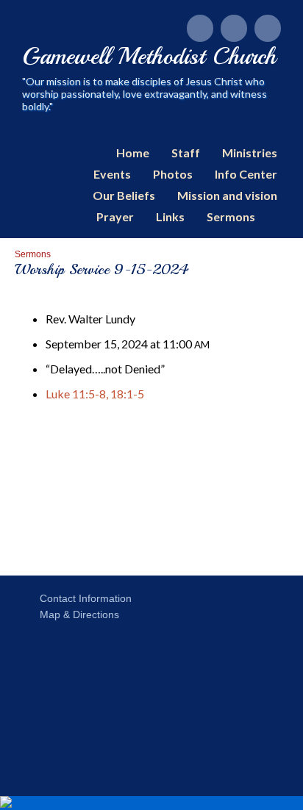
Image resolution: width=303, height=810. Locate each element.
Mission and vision (227, 195)
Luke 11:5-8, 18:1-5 (95, 394)
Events (112, 174)
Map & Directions (76, 614)
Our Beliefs (124, 195)
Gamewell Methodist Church (149, 56)
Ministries (249, 153)
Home (132, 153)
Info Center (246, 174)
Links (170, 216)
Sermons (231, 216)
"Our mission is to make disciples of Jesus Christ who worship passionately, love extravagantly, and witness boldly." (144, 93)
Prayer (115, 216)
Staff (185, 153)
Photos (173, 174)
